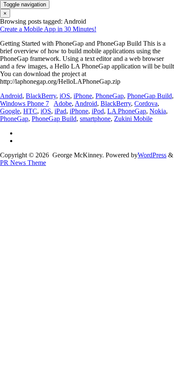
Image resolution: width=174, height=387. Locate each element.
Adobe (63, 103)
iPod (98, 111)
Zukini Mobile (133, 118)
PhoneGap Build (149, 95)
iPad (60, 111)
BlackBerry (41, 95)
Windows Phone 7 (24, 103)
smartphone (95, 118)
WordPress (152, 155)
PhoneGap (109, 95)
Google (10, 111)
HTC (30, 111)
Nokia (158, 111)
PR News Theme (23, 162)
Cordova (146, 103)
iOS (65, 95)
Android (11, 95)
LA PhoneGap (126, 111)
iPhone (82, 95)
